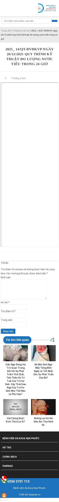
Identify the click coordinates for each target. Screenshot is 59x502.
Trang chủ (6, 30)
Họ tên (5, 302)
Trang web (6, 320)
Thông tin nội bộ (21, 30)
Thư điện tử (8, 311)
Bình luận (6, 277)
